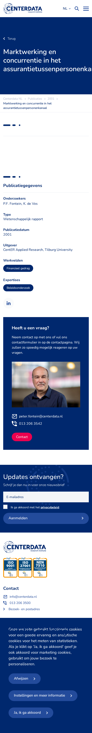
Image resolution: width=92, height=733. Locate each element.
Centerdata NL (22, 8)
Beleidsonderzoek (18, 288)
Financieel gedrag (18, 268)
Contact (22, 437)
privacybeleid (50, 507)
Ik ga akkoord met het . (36, 507)
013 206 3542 (30, 423)
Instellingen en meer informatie (39, 695)
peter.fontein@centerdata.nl (41, 416)
